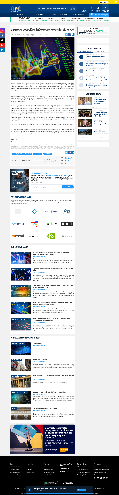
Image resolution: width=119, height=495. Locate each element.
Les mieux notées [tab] (85, 51)
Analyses (37, 154)
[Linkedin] (104, 477)
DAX (61, 18)
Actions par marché (49, 472)
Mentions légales (99, 488)
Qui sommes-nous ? (100, 467)
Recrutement (98, 475)
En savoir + (103, 2)
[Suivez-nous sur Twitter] (2, 41)
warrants (29, 469)
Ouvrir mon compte (64, 450)
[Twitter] (101, 477)
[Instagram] (95, 477)
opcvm (29, 467)
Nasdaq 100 (89, 18)
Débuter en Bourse (82, 467)
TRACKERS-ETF (31, 472)
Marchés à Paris (48, 469)
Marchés (48, 154)
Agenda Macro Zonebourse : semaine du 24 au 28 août (53, 270)
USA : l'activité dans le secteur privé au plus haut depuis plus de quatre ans (52, 303)
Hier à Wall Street (40, 359)
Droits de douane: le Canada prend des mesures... (101, 124)
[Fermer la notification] (116, 2)
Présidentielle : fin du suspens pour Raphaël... (100, 102)
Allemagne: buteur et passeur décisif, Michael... (100, 114)
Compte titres (14, 469)
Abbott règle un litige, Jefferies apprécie (49, 392)
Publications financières (101, 469)
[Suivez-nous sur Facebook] (2, 36)
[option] (93, 101)
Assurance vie (64, 469)
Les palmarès (47, 475)
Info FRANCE (37, 343)
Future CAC (39, 18)
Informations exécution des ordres (25, 488)
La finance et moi (82, 469)
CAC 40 (24, 18)
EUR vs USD (101, 18)
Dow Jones (76, 18)
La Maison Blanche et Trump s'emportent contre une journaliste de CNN (96, 87)
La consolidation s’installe (95, 57)
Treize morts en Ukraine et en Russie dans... (101, 134)
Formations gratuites (83, 472)
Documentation (51, 449)
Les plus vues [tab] (101, 51)
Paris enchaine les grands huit (45, 408)
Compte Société (15, 472)
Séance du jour (48, 467)
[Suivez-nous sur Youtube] (2, 45)
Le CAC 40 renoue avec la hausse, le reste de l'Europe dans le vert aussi (51, 253)
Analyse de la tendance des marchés (23, 154)
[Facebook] (98, 477)
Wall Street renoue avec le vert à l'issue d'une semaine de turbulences (51, 320)
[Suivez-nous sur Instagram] (2, 31)
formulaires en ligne (16, 475)
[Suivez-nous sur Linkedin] (2, 50)
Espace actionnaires (100, 472)
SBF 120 (50, 18)
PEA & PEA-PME (14, 467)
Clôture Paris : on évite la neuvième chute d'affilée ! (53, 377)
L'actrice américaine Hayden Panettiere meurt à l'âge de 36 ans (96, 80)
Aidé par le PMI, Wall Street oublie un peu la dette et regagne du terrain (53, 286)
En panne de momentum (94, 71)
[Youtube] (107, 477)
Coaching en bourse (83, 475)
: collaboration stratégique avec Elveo (97, 65)
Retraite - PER (64, 471)
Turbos (29, 475)
